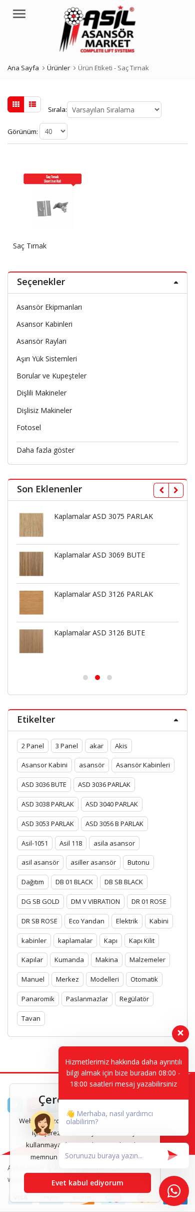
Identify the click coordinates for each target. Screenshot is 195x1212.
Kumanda (69, 959)
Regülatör (134, 998)
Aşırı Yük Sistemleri (46, 358)
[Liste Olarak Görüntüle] (32, 104)
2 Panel (33, 745)
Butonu (139, 862)
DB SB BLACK (123, 881)
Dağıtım (33, 881)
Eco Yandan (86, 920)
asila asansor (114, 843)
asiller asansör (93, 862)
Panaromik (38, 998)
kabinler (34, 940)
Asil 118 (71, 843)
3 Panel (67, 745)
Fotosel (28, 427)
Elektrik (127, 920)
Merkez (67, 979)
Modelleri (104, 979)
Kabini (159, 920)
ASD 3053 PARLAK (48, 823)
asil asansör (40, 862)
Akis (121, 745)
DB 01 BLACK (74, 881)
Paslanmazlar (87, 998)
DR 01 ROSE (149, 901)
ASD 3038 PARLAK (48, 804)
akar (97, 745)
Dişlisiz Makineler (44, 410)
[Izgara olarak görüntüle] (16, 104)
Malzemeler (148, 959)
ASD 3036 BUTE (44, 784)
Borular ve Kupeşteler (51, 375)
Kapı (111, 940)
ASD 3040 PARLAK (112, 804)
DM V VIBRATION (95, 901)
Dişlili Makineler (41, 392)
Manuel (33, 979)
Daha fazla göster (45, 450)
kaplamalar (75, 940)
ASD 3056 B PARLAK (115, 823)
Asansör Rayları (41, 341)
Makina (107, 959)
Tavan (31, 1018)
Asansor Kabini (45, 764)
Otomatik (144, 979)
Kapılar (32, 959)
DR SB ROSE (40, 920)
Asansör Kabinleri (143, 764)
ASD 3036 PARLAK (104, 784)
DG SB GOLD (41, 901)
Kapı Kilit (141, 940)
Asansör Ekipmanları (49, 307)
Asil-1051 (35, 843)
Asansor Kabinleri (44, 324)
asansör (91, 764)
